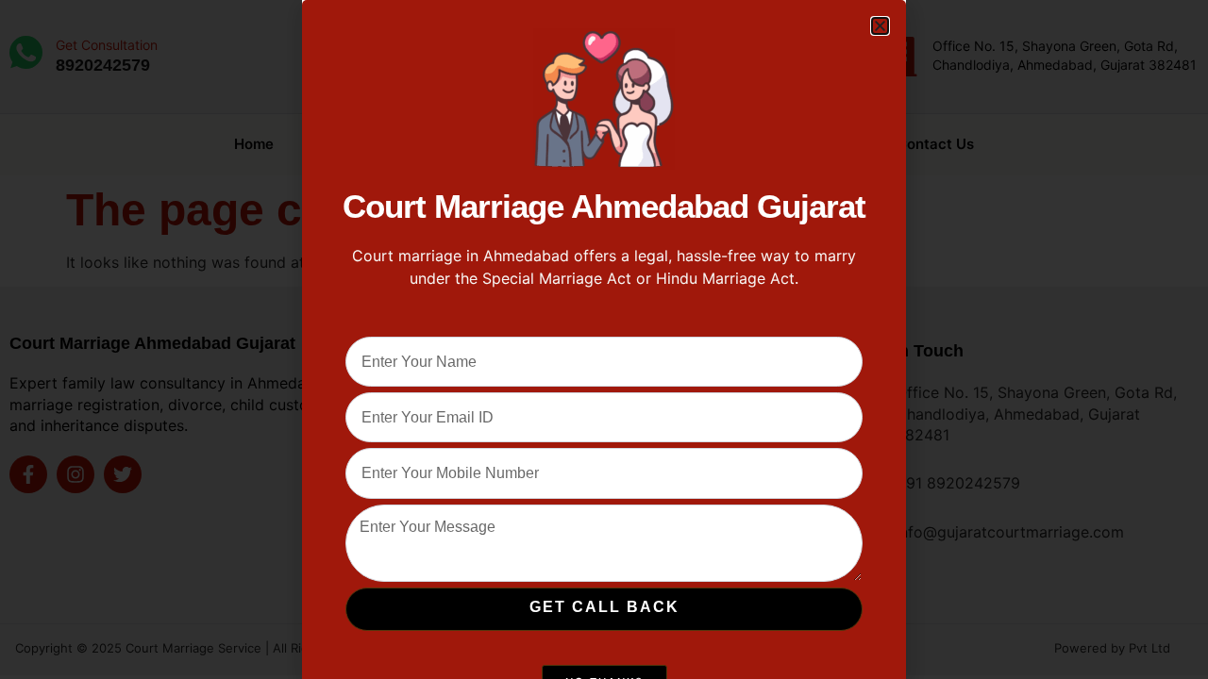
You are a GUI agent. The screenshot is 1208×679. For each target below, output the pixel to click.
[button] (880, 26)
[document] (604, 339)
